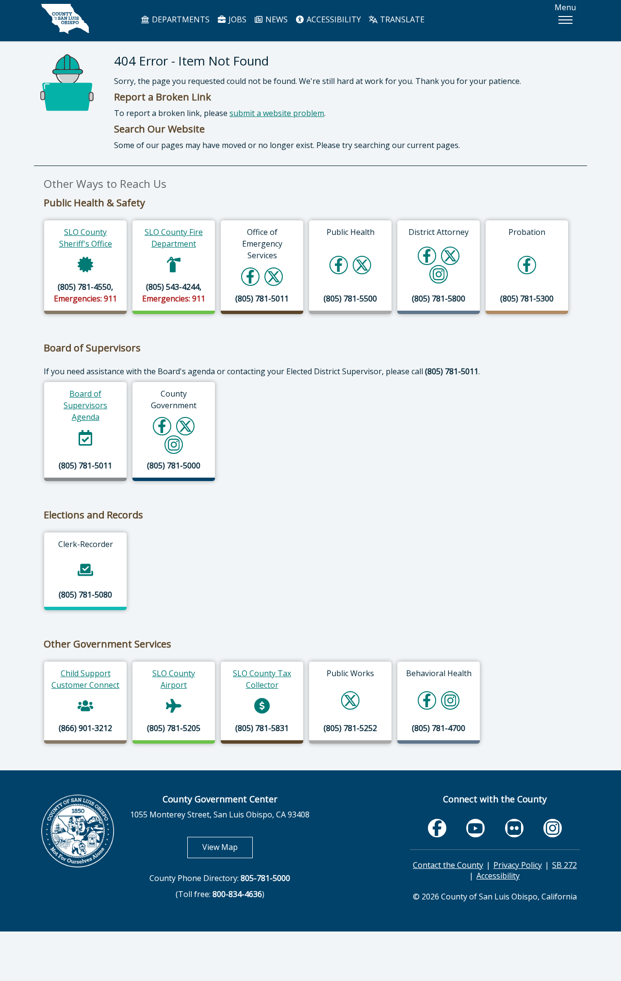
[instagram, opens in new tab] (552, 827)
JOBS (236, 19)
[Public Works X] (350, 700)
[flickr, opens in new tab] (514, 827)
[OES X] (273, 276)
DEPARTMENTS (180, 19)
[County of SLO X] (185, 426)
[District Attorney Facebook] (427, 255)
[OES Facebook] (250, 276)
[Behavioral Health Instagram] (450, 700)
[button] (565, 20)
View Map (227, 846)
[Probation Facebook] (527, 264)
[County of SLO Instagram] (174, 444)
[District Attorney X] (450, 255)
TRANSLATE (401, 19)
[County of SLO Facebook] (162, 426)
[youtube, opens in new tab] (475, 828)
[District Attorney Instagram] (439, 274)
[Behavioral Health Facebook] (427, 700)
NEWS (275, 19)
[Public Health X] (362, 264)
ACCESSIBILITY (333, 19)
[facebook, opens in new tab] (437, 827)
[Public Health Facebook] (338, 264)
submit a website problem (276, 113)
